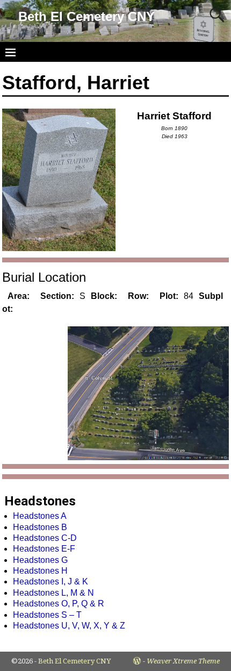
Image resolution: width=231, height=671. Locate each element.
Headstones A (40, 515)
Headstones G (40, 560)
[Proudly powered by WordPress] (137, 661)
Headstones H (40, 570)
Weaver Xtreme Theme (183, 661)
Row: (138, 296)
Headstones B (40, 527)
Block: (104, 296)
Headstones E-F (44, 548)
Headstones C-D (45, 537)
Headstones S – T (47, 614)
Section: (57, 296)
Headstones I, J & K (50, 581)
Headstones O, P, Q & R (58, 603)
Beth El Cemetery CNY (86, 16)
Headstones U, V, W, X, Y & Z (69, 625)
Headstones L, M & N (53, 592)
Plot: (169, 296)
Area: (19, 296)
